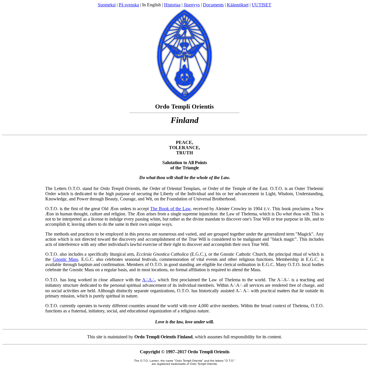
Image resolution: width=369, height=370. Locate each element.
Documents (213, 4)
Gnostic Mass (65, 259)
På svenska (129, 4)
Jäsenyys (192, 4)
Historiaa (172, 4)
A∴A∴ (148, 279)
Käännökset (237, 4)
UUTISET (261, 4)
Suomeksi (107, 4)
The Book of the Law (170, 208)
